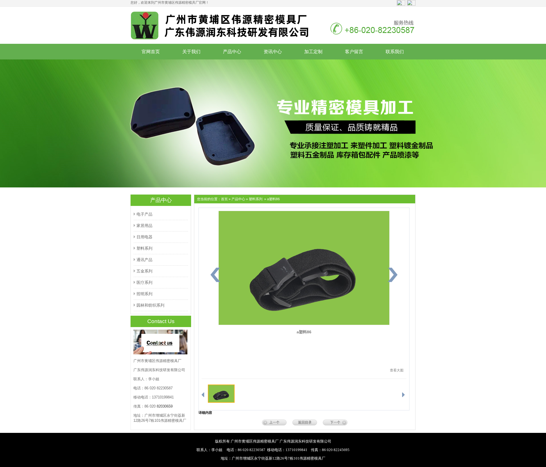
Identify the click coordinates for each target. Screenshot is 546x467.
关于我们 (191, 51)
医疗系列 (144, 282)
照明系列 (144, 294)
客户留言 (354, 51)
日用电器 (144, 237)
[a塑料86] (304, 324)
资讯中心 (273, 51)
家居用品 (144, 225)
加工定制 (313, 51)
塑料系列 (144, 248)
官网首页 (151, 51)
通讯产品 (144, 259)
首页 (224, 199)
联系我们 (395, 51)
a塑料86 (304, 332)
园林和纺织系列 (150, 305)
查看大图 (397, 370)
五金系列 (144, 271)
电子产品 (144, 214)
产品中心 (232, 51)
